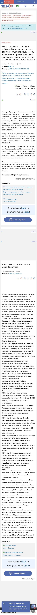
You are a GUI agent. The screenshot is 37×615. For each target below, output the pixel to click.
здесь (26, 212)
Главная (4, 13)
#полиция (5, 42)
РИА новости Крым (15, 274)
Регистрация (20, 1)
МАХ (23, 208)
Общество (10, 66)
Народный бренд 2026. (19, 28)
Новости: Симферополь (15, 13)
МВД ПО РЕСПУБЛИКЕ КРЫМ (19, 69)
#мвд (9, 42)
